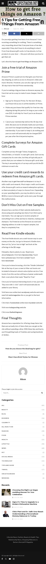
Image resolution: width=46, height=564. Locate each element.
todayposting (14, 307)
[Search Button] (43, 3)
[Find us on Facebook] (2, 559)
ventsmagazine (14, 295)
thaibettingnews (16, 312)
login (8, 389)
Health (5, 439)
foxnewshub (15, 303)
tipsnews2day (27, 255)
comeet (27, 258)
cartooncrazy (10, 258)
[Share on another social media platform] (38, 33)
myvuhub (32, 303)
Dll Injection (7, 427)
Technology (7, 461)
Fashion (5, 431)
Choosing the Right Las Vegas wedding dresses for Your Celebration (25, 492)
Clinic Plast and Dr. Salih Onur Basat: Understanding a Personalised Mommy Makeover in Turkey (27, 514)
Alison (6, 29)
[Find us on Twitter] (6, 559)
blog (4, 414)
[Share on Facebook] (14, 33)
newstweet (9, 261)
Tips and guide (8, 465)
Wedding (5, 478)
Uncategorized (8, 474)
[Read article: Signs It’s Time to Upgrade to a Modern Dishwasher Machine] (6, 504)
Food (4, 435)
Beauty (5, 409)
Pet (3, 452)
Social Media (7, 456)
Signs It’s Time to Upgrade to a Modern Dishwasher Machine (25, 503)
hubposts (10, 255)
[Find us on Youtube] (10, 559)
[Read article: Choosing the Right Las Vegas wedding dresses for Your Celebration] (6, 492)
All (3, 405)
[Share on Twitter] (26, 33)
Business (5, 418)
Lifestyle (5, 444)
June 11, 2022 (18, 29)
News (8, 9)
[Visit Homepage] (23, 3)
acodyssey (26, 292)
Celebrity (6, 422)
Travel (5, 469)
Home (3, 9)
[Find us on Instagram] (14, 559)
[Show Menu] (3, 3)
